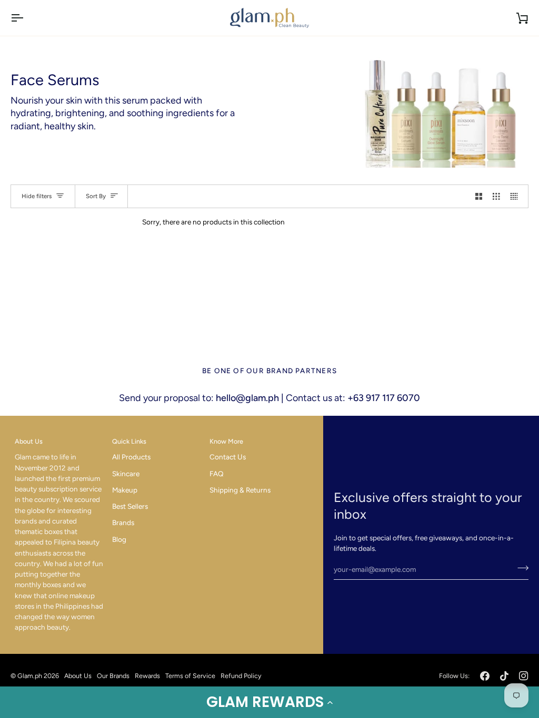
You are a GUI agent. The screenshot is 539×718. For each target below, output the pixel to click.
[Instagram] (523, 676)
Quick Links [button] (129, 441)
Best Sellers (130, 506)
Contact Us (227, 457)
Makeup (124, 490)
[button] (269, 702)
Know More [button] (226, 441)
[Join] (519, 568)
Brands (123, 522)
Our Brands (113, 676)
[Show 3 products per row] (496, 196)
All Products (131, 457)
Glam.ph (29, 676)
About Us (78, 676)
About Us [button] (29, 441)
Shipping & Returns (240, 490)
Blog (119, 539)
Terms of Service (190, 676)
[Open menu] (26, 18)
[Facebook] (485, 676)
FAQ (216, 473)
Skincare (125, 473)
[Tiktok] (504, 676)
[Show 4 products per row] (516, 196)
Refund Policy (241, 676)
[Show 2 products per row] (479, 196)
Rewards (147, 676)
